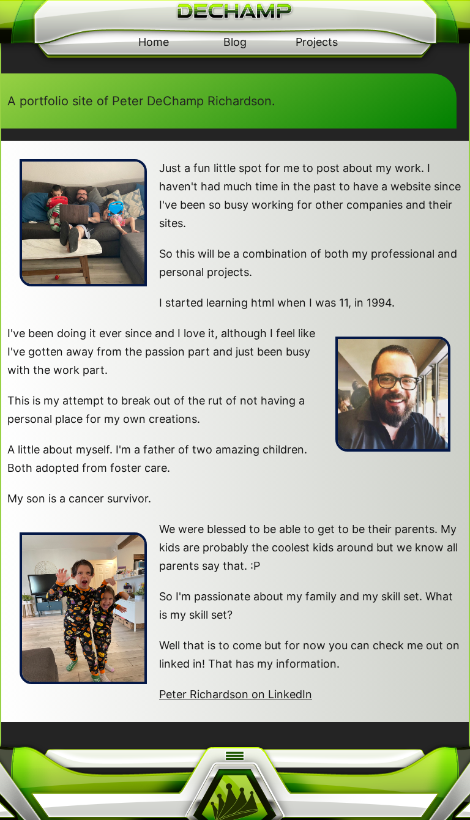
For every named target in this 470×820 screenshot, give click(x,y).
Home (153, 41)
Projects (317, 41)
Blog (235, 41)
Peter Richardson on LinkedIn (235, 694)
